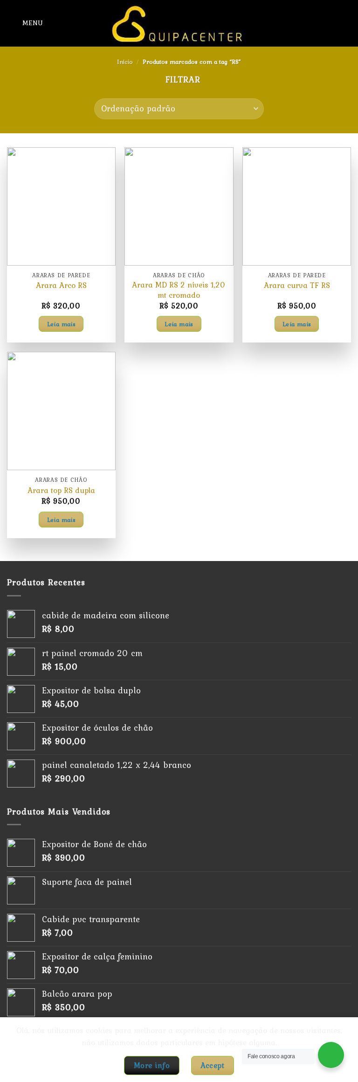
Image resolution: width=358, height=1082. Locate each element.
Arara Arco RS (61, 286)
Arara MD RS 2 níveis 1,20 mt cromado (179, 290)
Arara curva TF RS (297, 286)
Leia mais (61, 324)
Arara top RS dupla (61, 491)
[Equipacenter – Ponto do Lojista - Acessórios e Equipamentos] (179, 23)
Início (125, 61)
